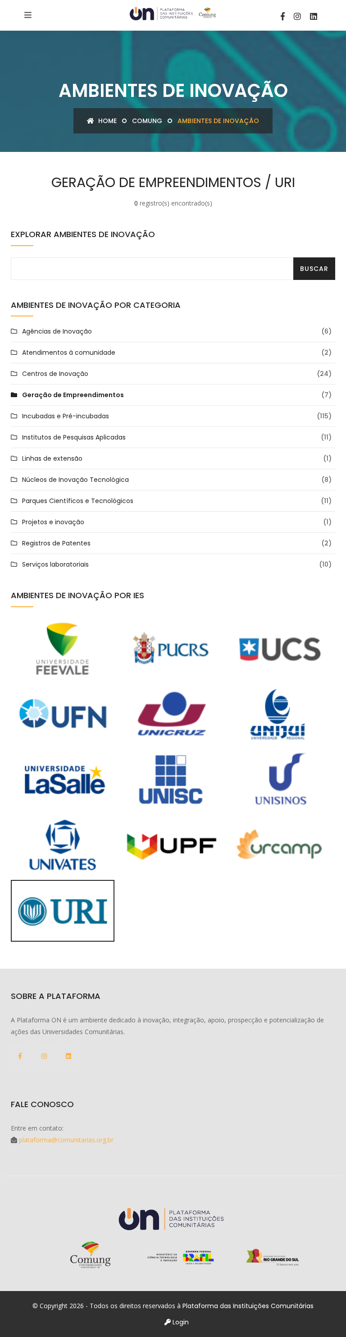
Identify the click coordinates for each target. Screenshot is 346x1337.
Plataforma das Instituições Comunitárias (248, 1305)
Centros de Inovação (55, 373)
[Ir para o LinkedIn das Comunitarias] (313, 16)
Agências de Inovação (57, 331)
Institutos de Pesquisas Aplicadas (74, 437)
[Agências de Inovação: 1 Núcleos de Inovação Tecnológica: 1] (171, 713)
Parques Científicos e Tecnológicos (77, 500)
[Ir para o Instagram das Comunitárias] (297, 16)
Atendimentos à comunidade (68, 352)
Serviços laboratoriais (55, 564)
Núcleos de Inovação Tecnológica (75, 479)
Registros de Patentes (56, 543)
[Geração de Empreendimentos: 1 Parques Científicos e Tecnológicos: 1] (62, 844)
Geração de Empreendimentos (73, 394)
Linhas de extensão (52, 458)
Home (106, 120)
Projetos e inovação (53, 522)
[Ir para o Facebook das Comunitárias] (282, 16)
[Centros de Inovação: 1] (279, 844)
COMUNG (147, 120)
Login (180, 1322)
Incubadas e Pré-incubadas (65, 416)
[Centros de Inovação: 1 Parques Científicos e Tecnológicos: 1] (62, 910)
